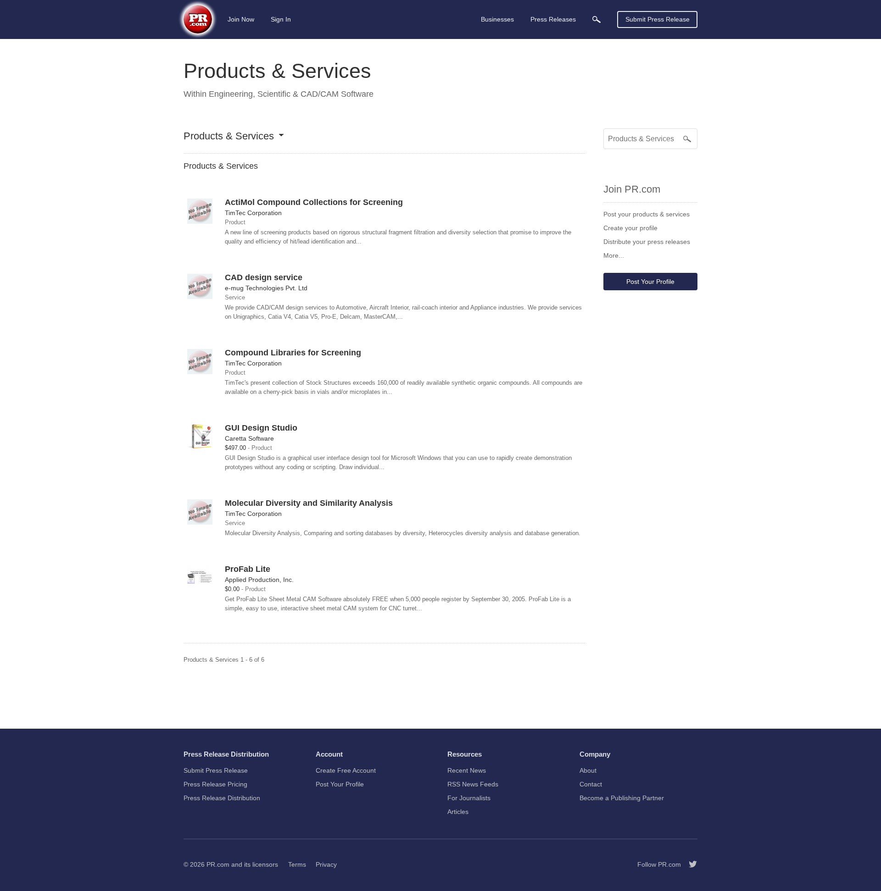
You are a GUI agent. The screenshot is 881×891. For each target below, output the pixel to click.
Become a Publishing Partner (622, 798)
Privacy (326, 864)
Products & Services (229, 136)
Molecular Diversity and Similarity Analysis (309, 503)
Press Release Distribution (222, 798)
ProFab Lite (247, 569)
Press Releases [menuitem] (553, 19)
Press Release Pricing (215, 784)
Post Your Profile (650, 281)
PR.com (217, 864)
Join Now (241, 19)
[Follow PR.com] (689, 864)
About (588, 770)
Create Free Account (346, 770)
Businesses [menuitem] (497, 19)
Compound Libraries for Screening (293, 352)
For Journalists (469, 798)
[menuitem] (596, 19)
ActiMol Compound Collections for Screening (314, 202)
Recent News (466, 770)
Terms (297, 864)
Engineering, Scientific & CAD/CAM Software (291, 94)
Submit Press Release (657, 19)
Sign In (281, 19)
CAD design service (263, 277)
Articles (457, 811)
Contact (591, 784)
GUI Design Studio (261, 427)
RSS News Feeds (472, 784)
